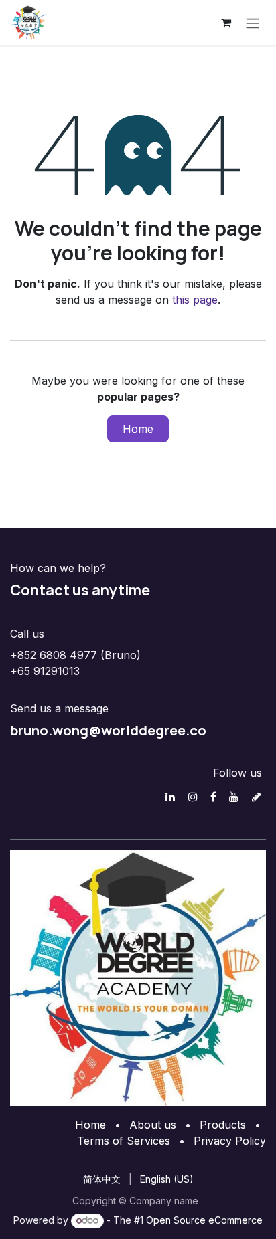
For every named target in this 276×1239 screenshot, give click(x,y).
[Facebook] (213, 797)
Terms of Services (123, 1140)
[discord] (256, 797)
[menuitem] (102, 1179)
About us (152, 1124)
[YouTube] (233, 797)
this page (195, 299)
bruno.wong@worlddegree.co (108, 730)
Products (223, 1124)
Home (138, 429)
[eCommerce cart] (225, 22)
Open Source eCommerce (204, 1220)
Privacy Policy (230, 1140)
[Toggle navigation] (252, 23)
